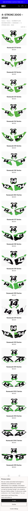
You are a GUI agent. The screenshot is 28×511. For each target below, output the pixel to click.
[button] (3, 6)
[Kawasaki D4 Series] (14, 110)
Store (8, 21)
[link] (14, 2)
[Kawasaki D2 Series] (14, 61)
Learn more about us (6, 497)
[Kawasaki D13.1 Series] (14, 381)
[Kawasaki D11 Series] (14, 307)
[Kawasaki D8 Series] (14, 233)
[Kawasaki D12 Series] (14, 331)
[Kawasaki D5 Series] (14, 135)
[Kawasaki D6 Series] (14, 159)
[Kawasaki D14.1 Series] (14, 430)
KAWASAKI (16, 23)
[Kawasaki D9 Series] (14, 258)
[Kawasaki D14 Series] (14, 405)
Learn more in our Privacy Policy (9, 495)
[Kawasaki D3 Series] (14, 86)
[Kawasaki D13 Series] (14, 356)
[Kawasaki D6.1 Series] (14, 184)
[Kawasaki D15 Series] (14, 454)
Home (3, 21)
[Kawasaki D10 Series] (14, 282)
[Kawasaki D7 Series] (14, 209)
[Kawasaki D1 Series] (14, 37)
